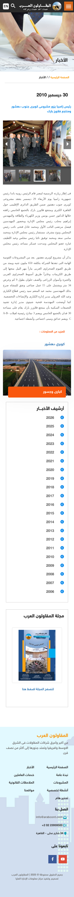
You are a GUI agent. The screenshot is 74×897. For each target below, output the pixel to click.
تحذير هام (61, 798)
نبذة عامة (62, 775)
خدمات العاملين (24, 775)
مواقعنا (29, 790)
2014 (50, 522)
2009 (50, 566)
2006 (50, 592)
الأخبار (30, 767)
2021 (50, 461)
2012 (50, 539)
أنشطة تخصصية (57, 790)
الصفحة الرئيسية (60, 77)
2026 (50, 418)
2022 (50, 452)
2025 (50, 426)
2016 (50, 505)
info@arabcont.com (49, 817)
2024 (50, 435)
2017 (50, 496)
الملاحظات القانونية (21, 783)
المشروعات (60, 783)
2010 (50, 557)
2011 (50, 548)
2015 (50, 513)
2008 (50, 574)
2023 (50, 444)
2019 (50, 479)
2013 (50, 531)
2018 (50, 487)
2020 (50, 470)
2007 (50, 583)
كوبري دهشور (55, 344)
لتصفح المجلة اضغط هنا (38, 689)
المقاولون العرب (52, 736)
